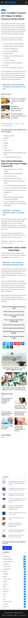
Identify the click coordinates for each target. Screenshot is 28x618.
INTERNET (5, 574)
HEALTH (8, 7)
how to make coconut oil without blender (14, 332)
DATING (5, 571)
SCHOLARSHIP (7, 569)
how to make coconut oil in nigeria (14, 325)
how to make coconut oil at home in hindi (14, 307)
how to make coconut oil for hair (14, 311)
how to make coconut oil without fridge (14, 337)
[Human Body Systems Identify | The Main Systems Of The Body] (5, 115)
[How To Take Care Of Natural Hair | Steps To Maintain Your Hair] (21, 401)
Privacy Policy (9, 615)
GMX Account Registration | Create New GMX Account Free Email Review (17, 500)
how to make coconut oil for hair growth (14, 315)
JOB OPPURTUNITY (8, 561)
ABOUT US (6, 606)
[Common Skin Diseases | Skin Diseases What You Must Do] (21, 421)
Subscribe (7, 548)
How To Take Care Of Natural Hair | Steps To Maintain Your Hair (21, 407)
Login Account (6, 566)
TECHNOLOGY (7, 556)
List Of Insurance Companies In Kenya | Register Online (7, 413)
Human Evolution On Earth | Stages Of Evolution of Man (20, 413)
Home (3, 7)
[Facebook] (4, 343)
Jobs (4, 596)
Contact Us (23, 615)
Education (5, 604)
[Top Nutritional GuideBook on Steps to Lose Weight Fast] (5, 101)
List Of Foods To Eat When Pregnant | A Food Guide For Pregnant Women (15, 524)
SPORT (5, 581)
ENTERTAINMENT (7, 559)
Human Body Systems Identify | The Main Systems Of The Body (18, 116)
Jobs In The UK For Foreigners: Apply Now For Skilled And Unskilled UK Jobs (16, 507)
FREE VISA (6, 591)
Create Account (7, 601)
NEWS (4, 586)
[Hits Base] (10, 2)
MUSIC (5, 576)
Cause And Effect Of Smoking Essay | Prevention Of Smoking (7, 401)
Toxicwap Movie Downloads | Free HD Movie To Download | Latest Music (17, 483)
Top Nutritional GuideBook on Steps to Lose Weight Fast (18, 101)
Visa (4, 599)
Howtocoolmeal (7, 579)
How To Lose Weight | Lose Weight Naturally (7, 427)
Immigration (6, 564)
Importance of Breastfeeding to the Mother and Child (17, 108)
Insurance (5, 589)
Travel (4, 594)
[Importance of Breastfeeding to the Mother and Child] (5, 108)
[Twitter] (7, 343)
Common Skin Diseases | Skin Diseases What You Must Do (20, 429)
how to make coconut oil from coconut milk (14, 320)
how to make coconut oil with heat (14, 328)
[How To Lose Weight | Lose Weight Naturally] (7, 421)
